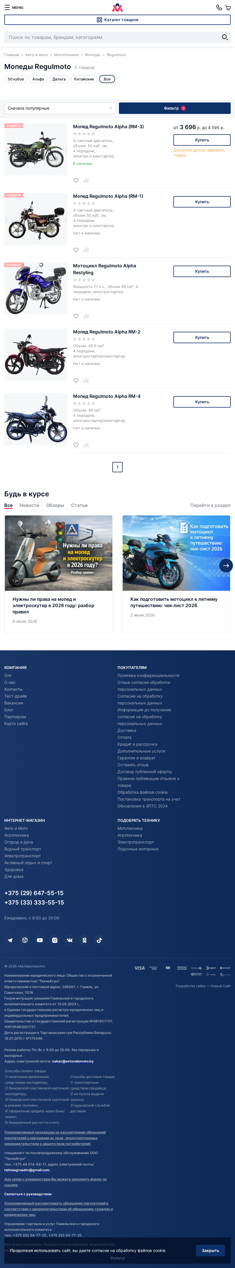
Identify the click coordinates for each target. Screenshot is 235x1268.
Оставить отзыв (132, 764)
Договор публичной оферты (144, 771)
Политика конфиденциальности (148, 675)
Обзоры (55, 505)
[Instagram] (54, 940)
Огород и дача (18, 842)
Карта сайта (16, 723)
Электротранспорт (22, 855)
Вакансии (13, 702)
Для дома (13, 876)
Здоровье (13, 869)
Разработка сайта (190, 986)
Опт (7, 675)
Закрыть (210, 1250)
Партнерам (15, 716)
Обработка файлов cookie (142, 792)
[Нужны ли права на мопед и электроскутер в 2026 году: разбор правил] (59, 574)
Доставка (126, 730)
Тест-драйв (15, 696)
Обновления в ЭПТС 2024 (142, 805)
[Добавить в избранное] (78, 180)
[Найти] (225, 37)
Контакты (13, 689)
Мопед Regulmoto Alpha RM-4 (107, 396)
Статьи (79, 505)
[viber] (25, 940)
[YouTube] (40, 940)
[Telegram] (10, 940)
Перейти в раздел (210, 505)
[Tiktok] (99, 940)
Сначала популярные (28, 108)
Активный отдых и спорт (28, 862)
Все (8, 505)
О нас (9, 682)
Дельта (59, 79)
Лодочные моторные (137, 848)
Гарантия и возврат (136, 757)
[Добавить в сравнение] (88, 180)
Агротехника (16, 835)
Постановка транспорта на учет (148, 799)
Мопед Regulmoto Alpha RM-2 (106, 332)
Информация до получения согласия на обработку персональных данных (144, 716)
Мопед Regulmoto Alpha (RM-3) (108, 126)
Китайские (84, 79)
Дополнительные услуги (141, 750)
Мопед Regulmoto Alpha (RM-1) (108, 196)
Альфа (38, 79)
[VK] (69, 940)
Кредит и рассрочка (137, 744)
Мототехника (130, 828)
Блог (8, 709)
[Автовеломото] (117, 7)
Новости (29, 505)
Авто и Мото (16, 828)
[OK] (84, 940)
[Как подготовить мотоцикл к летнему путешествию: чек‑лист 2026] (176, 574)
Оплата (124, 737)
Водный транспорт (22, 848)
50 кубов (16, 79)
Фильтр (174, 108)
